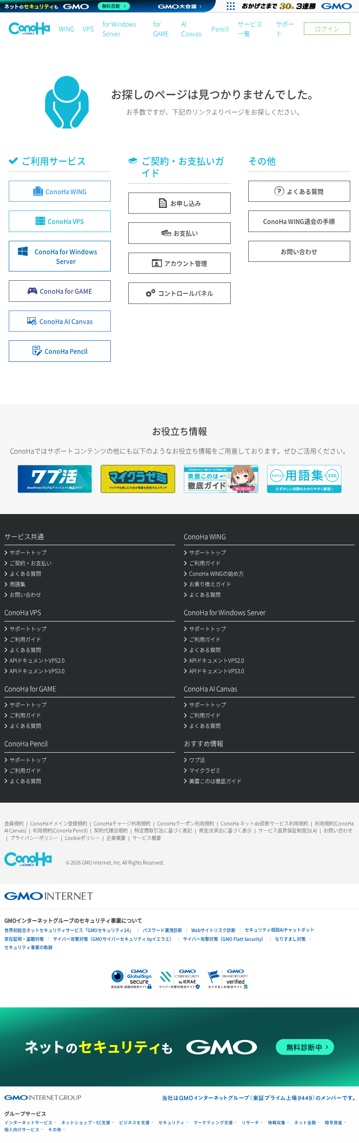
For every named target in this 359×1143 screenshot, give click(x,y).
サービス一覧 (250, 28)
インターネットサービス (28, 1122)
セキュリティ (171, 1122)
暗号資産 (333, 1122)
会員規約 (14, 823)
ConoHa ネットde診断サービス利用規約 (264, 823)
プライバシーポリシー (34, 838)
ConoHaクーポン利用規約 (185, 823)
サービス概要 (146, 838)
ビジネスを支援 (134, 1122)
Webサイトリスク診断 (213, 930)
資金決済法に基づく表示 (225, 830)
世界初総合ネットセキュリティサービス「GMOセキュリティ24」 (69, 930)
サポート (285, 28)
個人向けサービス (21, 1129)
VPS (88, 28)
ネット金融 (305, 1122)
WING (66, 28)
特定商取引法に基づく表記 (163, 830)
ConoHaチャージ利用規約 (122, 823)
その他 (54, 1129)
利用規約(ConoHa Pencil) (60, 830)
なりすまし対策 (290, 939)
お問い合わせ (338, 830)
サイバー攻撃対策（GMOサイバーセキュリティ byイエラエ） (113, 939)
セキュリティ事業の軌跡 (28, 947)
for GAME (161, 28)
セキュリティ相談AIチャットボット (279, 929)
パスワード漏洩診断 (162, 930)
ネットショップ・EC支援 (85, 1122)
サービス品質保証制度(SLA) (287, 830)
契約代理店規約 (111, 830)
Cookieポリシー (82, 838)
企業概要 (116, 838)
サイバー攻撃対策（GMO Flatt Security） (224, 939)
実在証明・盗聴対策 (24, 939)
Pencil (220, 28)
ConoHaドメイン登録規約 (58, 823)
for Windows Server (119, 28)
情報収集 (276, 1122)
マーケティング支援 (213, 1122)
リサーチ (250, 1122)
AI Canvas (191, 28)
